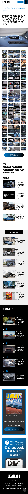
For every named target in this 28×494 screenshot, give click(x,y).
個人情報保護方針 (18, 483)
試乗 (12, 172)
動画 (5, 5)
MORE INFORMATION (14, 429)
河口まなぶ (6, 172)
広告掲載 (14, 485)
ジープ (17, 169)
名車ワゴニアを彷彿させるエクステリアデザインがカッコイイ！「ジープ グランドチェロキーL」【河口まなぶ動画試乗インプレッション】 (13, 8)
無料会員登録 (20, 2)
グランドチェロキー (17, 166)
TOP (2, 5)
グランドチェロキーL (8, 169)
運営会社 (20, 485)
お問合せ (8, 485)
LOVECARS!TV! (7, 166)
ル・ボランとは (9, 483)
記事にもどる (14, 155)
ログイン (14, 2)
